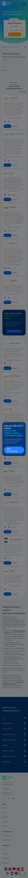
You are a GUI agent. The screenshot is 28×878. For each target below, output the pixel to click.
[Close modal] (22, 425)
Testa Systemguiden (12, 450)
